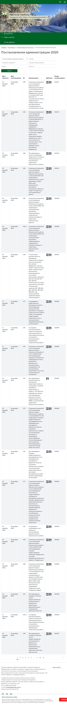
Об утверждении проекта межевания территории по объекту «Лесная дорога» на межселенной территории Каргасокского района (36, 158)
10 (40, 657)
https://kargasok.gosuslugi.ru (35, 17)
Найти (9, 71)
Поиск (60, 2)
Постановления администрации (45, 47)
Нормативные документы (25, 47)
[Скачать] (50, 82)
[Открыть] (2, 33)
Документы (11, 47)
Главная (3, 47)
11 (43, 657)
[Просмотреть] (47, 82)
